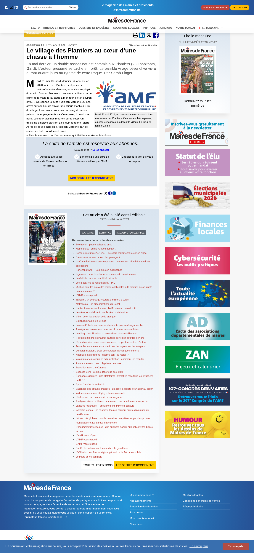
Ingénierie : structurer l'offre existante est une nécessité (106, 274)
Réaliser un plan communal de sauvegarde (99, 397)
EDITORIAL (105, 232)
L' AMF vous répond (86, 435)
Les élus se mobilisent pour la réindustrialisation (102, 312)
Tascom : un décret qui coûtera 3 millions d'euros (102, 299)
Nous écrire (136, 523)
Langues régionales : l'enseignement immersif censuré (105, 405)
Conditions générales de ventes (201, 500)
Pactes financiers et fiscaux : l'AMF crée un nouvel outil (106, 308)
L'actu (35, 27)
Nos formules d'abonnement (91, 178)
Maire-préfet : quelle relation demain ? (96, 248)
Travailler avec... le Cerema (91, 367)
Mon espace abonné (215, 7)
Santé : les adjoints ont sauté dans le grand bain (102, 448)
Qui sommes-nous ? (142, 494)
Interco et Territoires (59, 27)
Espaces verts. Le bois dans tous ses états (99, 371)
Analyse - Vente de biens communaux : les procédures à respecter (112, 401)
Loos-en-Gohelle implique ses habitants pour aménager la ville (109, 325)
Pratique (149, 27)
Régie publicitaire (193, 506)
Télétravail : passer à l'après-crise (94, 244)
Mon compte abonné (142, 518)
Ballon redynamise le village (91, 320)
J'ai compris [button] (235, 546)
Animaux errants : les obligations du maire (98, 363)
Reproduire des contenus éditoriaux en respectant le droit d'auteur (111, 342)
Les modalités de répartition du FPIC (95, 282)
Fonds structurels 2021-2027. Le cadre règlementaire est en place (111, 253)
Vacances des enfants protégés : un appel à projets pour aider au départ (114, 388)
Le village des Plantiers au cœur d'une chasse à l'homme (106, 333)
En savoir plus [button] (198, 546)
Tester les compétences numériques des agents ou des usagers (110, 346)
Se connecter (100, 149)
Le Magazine (211, 28)
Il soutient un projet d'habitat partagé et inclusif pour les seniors (110, 337)
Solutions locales (126, 27)
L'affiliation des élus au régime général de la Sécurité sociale (108, 452)
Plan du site (137, 512)
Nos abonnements (140, 500)
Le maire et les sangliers (89, 456)
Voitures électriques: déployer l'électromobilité (100, 393)
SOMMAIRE (87, 232)
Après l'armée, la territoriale (90, 384)
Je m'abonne (239, 7)
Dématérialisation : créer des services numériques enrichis (107, 350)
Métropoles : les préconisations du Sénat (98, 304)
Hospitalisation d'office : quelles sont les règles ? (102, 354)
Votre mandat (185, 27)
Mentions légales (193, 494)
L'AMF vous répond (86, 295)
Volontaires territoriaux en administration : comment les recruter (110, 359)
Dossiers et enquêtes (94, 27)
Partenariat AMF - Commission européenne (99, 269)
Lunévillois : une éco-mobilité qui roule (96, 278)
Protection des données (144, 506)
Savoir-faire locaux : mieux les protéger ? (98, 257)
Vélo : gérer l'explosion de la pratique (95, 316)
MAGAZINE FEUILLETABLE (130, 232)
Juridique (165, 27)
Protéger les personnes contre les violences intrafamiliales (107, 329)
